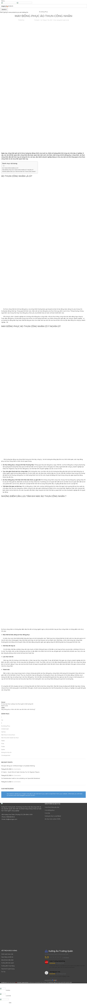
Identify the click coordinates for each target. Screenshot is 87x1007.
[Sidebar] (2, 985)
